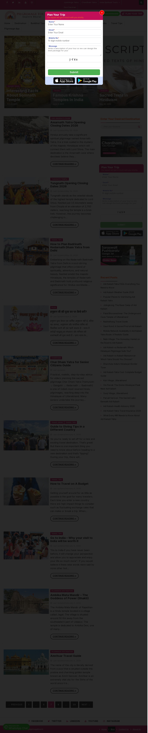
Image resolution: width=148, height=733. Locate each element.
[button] (101, 12)
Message (53, 46)
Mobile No (54, 38)
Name (52, 22)
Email (52, 30)
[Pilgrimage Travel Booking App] (64, 83)
